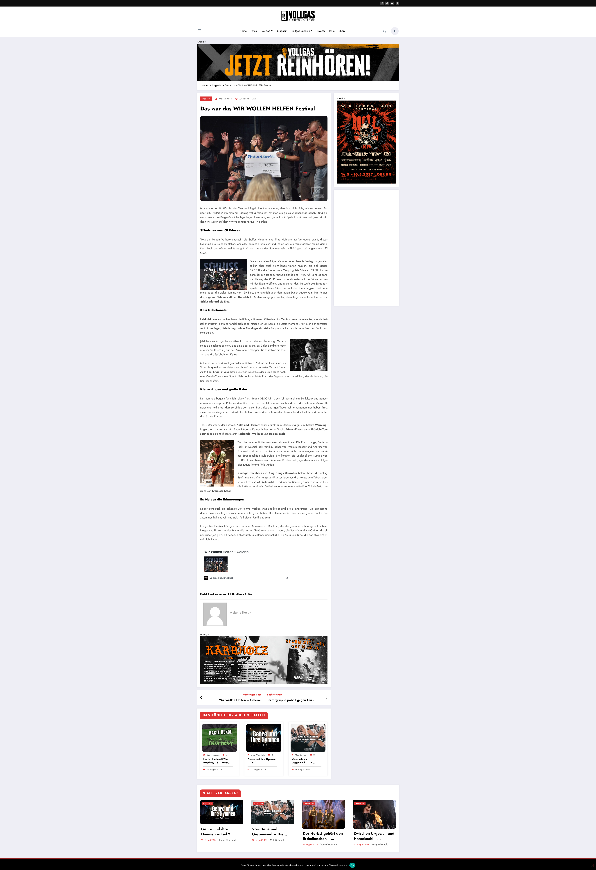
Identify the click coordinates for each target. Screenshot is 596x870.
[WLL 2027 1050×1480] (366, 142)
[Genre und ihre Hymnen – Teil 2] (263, 737)
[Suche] (385, 31)
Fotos (254, 31)
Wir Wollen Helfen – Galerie (240, 700)
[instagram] (387, 3)
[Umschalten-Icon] (199, 31)
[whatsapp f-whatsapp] (397, 3)
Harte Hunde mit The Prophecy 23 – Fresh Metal (215, 761)
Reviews (265, 31)
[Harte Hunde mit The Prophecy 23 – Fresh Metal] (219, 737)
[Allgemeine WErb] (298, 62)
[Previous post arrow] (201, 697)
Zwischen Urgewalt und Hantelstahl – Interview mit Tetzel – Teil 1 (374, 836)
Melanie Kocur (225, 98)
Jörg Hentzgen (213, 754)
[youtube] (392, 3)
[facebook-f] (382, 3)
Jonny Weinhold (258, 754)
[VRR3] (263, 659)
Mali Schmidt (301, 754)
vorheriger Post (252, 694)
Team (332, 31)
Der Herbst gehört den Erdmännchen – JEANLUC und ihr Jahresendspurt (323, 836)
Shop (342, 31)
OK (352, 865)
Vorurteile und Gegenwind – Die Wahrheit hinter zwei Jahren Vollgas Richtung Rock (305, 761)
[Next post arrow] (326, 697)
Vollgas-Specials (300, 31)
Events (321, 31)
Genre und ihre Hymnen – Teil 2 (261, 761)
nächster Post (274, 694)
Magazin (282, 31)
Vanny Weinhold (329, 844)
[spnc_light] (395, 31)
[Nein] (592, 865)
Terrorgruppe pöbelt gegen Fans (290, 700)
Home (243, 31)
